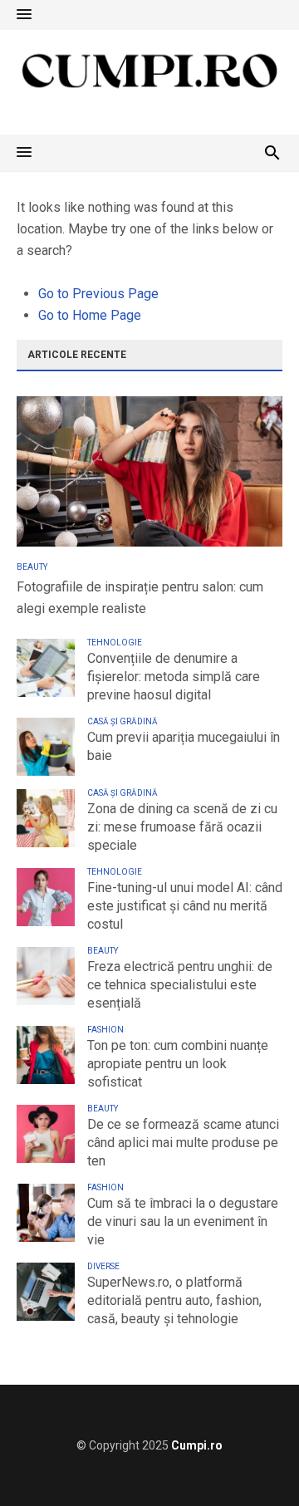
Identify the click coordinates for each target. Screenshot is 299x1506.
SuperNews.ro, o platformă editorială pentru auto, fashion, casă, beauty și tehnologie (174, 1300)
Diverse (103, 1266)
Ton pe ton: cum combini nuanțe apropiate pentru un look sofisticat (177, 1064)
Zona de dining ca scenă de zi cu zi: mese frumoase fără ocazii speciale (182, 827)
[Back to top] (252, 1459)
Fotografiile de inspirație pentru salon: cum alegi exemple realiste (140, 597)
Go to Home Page (89, 315)
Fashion (105, 1029)
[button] (24, 15)
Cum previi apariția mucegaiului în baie (183, 746)
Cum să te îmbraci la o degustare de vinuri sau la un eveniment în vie (182, 1221)
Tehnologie (114, 642)
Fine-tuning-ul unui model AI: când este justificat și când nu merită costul (184, 906)
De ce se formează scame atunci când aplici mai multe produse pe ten (183, 1142)
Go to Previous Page (98, 294)
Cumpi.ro (197, 1445)
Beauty (32, 566)
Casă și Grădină (122, 721)
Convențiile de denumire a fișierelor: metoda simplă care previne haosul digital (173, 676)
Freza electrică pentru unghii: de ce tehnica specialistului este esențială (179, 985)
